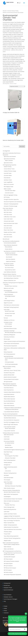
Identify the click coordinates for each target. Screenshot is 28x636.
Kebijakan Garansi (8, 597)
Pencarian (22, 146)
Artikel (5, 608)
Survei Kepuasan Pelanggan (10, 599)
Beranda (4, 10)
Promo (5, 610)
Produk (5, 606)
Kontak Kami (7, 585)
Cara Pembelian (7, 594)
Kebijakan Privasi (8, 587)
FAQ (5, 601)
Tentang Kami (7, 583)
